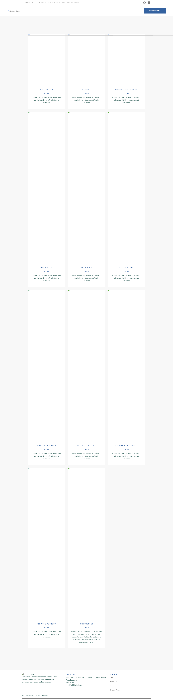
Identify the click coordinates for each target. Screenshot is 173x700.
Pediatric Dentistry (46, 624)
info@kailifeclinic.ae (74, 685)
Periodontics (86, 268)
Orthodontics (86, 624)
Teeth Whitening (126, 268)
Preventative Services (126, 90)
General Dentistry (86, 446)
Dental (46, 93)
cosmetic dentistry (46, 446)
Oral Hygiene (46, 268)
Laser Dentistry (47, 90)
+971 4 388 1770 (72, 682)
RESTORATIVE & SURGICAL (126, 446)
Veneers (86, 90)
